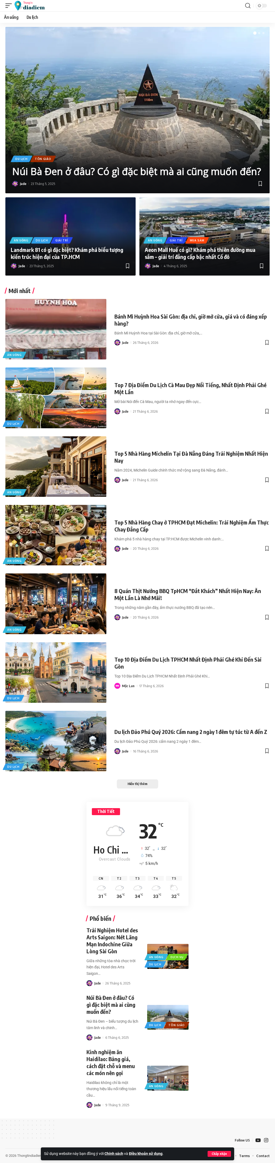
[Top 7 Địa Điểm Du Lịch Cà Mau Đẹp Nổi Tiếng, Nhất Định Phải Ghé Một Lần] (55, 398)
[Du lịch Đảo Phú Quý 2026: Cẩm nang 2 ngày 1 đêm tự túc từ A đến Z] (55, 741)
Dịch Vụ (177, 957)
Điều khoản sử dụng (145, 1153)
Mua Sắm (197, 240)
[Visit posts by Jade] (15, 184)
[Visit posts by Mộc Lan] (117, 686)
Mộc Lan (128, 686)
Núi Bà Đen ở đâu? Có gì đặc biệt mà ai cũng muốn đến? (136, 171)
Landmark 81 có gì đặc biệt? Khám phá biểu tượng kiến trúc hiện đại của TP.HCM (67, 253)
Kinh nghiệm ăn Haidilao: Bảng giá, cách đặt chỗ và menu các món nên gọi (110, 1062)
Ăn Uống (21, 240)
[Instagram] (266, 1140)
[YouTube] (258, 1140)
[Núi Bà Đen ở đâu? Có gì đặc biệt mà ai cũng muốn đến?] (137, 110)
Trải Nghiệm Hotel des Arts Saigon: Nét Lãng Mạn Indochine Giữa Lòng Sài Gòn (112, 940)
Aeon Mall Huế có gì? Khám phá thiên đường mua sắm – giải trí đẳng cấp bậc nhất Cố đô (200, 253)
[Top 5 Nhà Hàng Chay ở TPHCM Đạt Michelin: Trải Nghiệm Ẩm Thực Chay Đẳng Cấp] (55, 535)
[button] (219, 1154)
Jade (23, 183)
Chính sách (113, 1153)
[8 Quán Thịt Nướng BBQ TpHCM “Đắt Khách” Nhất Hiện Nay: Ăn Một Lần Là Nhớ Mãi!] (55, 603)
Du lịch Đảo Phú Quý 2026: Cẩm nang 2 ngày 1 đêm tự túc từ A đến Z (190, 731)
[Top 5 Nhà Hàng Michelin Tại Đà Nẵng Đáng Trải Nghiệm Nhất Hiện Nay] (55, 466)
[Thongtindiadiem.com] (32, 5)
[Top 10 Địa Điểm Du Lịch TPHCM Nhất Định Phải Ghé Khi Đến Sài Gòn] (55, 672)
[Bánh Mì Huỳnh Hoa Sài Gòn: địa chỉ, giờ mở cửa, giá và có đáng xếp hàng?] (55, 329)
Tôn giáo (43, 158)
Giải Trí (61, 240)
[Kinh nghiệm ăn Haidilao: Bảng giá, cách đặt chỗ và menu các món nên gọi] (168, 1078)
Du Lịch (21, 158)
